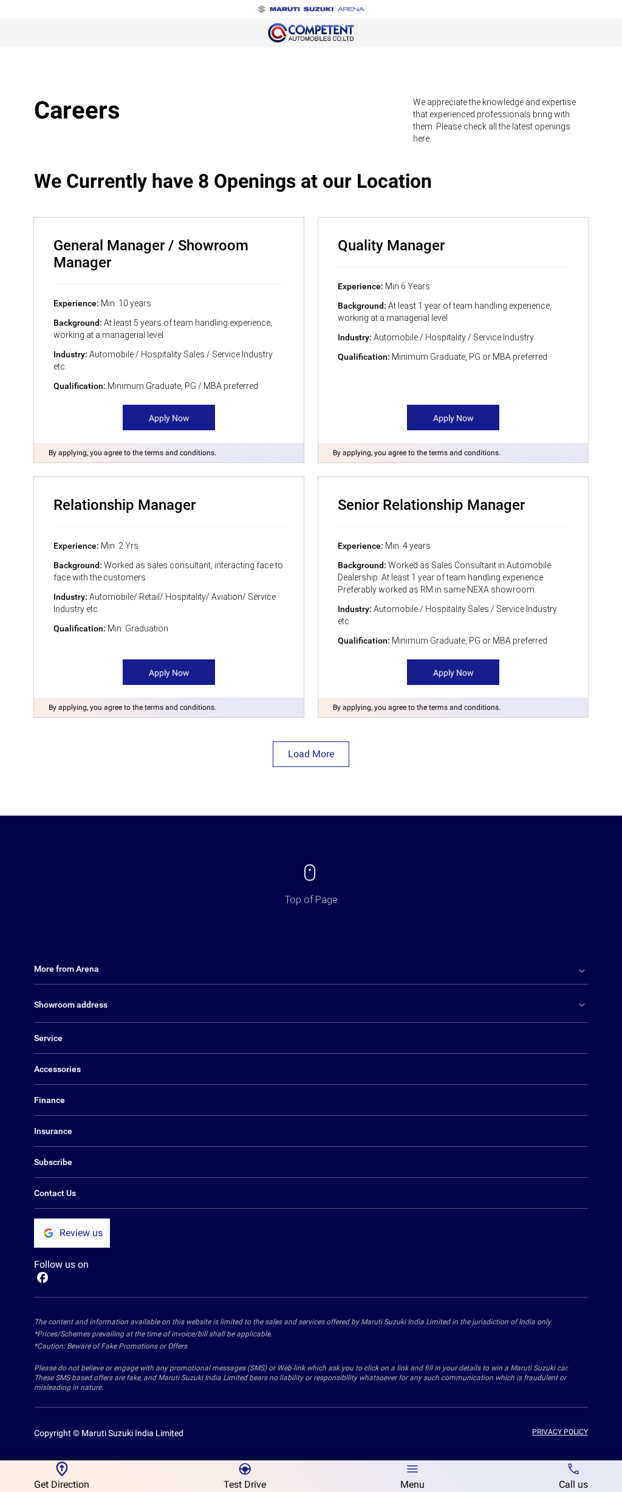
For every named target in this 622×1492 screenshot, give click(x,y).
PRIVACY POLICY (560, 1432)
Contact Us (55, 1193)
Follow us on (61, 1264)
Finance (49, 1100)
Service (48, 1038)
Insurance (53, 1131)
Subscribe (53, 1162)
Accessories (57, 1069)
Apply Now (169, 418)
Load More (311, 754)
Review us (81, 1233)
